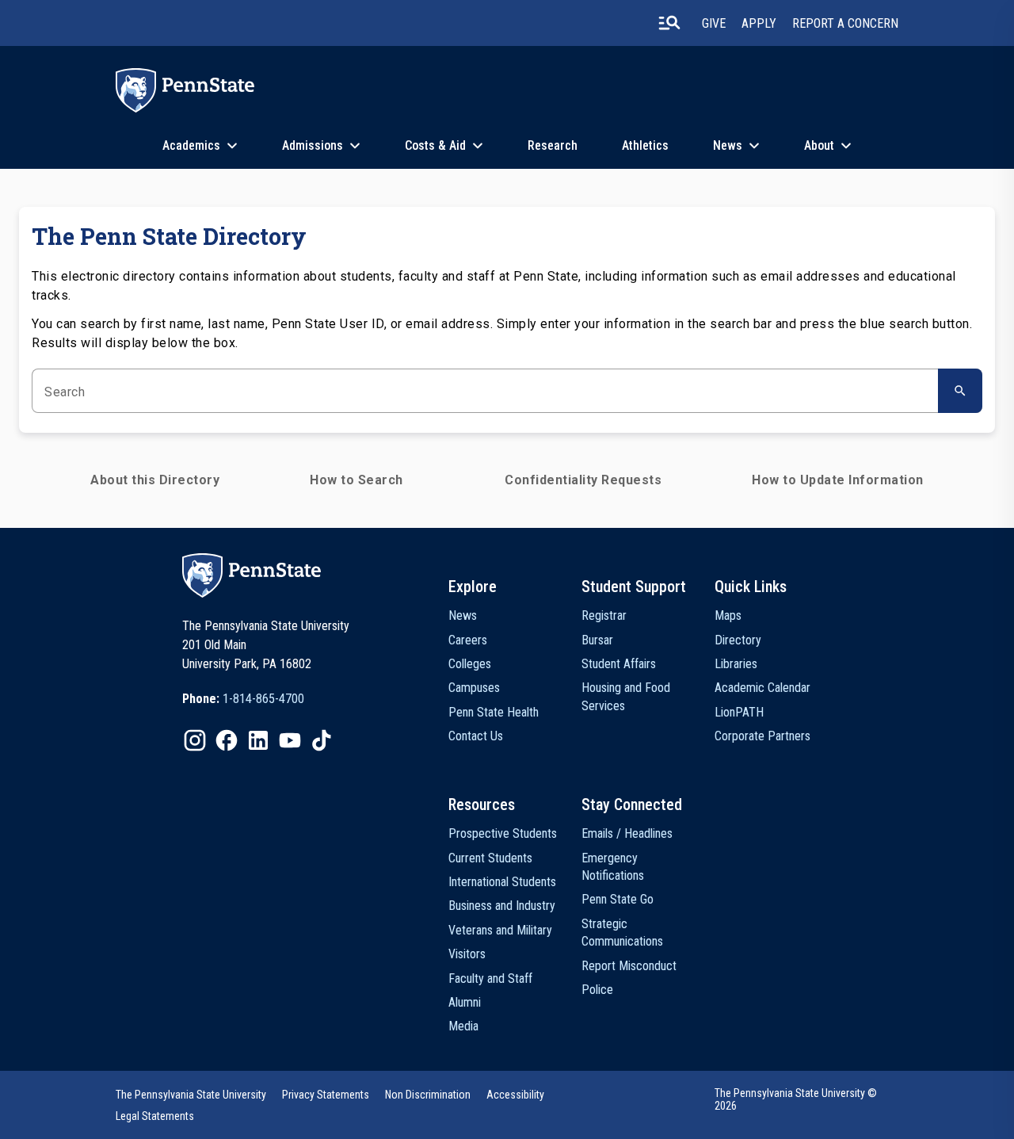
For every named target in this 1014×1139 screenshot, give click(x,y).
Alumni (464, 1002)
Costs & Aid (435, 145)
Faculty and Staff (490, 978)
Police (597, 989)
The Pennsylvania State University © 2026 (796, 1099)
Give (714, 23)
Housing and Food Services (625, 696)
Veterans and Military (500, 930)
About (819, 145)
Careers (467, 640)
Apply (758, 23)
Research (553, 145)
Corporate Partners (762, 735)
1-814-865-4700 (263, 698)
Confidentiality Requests (583, 479)
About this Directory (154, 479)
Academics (191, 145)
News (727, 145)
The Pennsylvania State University (191, 1094)
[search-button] (669, 23)
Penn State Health (493, 712)
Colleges (469, 663)
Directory (738, 640)
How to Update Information (838, 479)
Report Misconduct (629, 965)
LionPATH (739, 712)
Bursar (597, 640)
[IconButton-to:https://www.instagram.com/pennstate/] (195, 740)
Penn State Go (617, 899)
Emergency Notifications (612, 866)
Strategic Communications (622, 932)
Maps (728, 615)
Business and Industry (501, 905)
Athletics (645, 145)
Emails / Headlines (627, 833)
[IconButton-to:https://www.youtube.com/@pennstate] (290, 740)
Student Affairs (618, 663)
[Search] (960, 391)
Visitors (467, 953)
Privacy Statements (325, 1094)
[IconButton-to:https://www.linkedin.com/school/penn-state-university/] (258, 740)
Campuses (474, 687)
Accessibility (515, 1094)
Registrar (604, 615)
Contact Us (475, 735)
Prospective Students (502, 833)
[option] (243, 699)
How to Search (356, 479)
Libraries (736, 663)
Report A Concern (845, 23)
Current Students (490, 858)
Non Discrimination (428, 1094)
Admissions (312, 145)
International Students (502, 881)
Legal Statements (155, 1116)
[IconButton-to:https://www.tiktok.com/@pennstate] (321, 740)
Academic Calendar (762, 687)
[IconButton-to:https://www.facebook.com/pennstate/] (226, 740)
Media (463, 1026)
